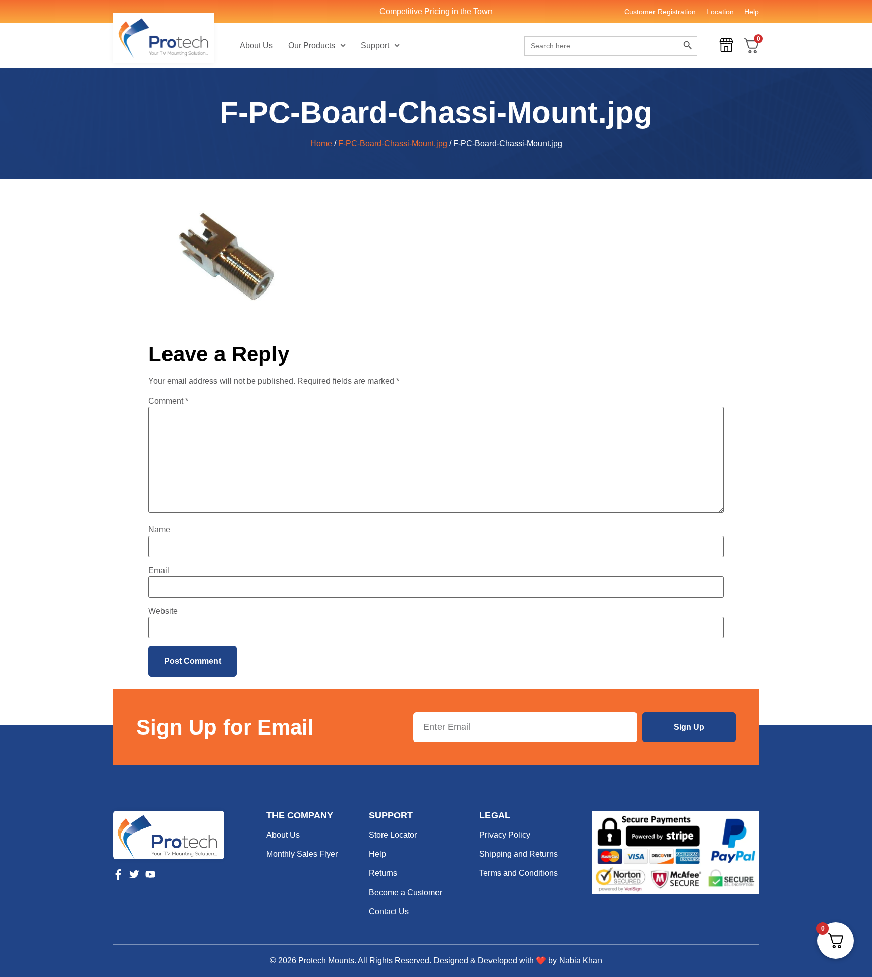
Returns (383, 873)
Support (375, 45)
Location (720, 12)
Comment (168, 401)
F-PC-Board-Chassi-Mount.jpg (392, 143)
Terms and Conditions (518, 873)
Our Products (311, 45)
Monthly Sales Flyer (302, 854)
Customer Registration (660, 12)
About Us (256, 45)
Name (159, 530)
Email (158, 571)
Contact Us (389, 911)
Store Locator (393, 835)
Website (163, 611)
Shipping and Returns (518, 854)
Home (321, 143)
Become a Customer (405, 892)
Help (751, 12)
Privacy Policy (504, 835)
